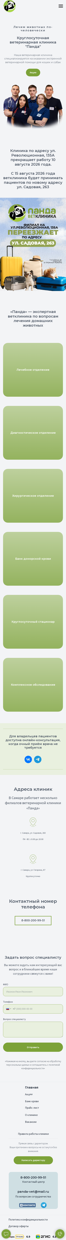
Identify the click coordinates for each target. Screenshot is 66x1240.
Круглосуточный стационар (33, 621)
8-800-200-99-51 (33, 1177)
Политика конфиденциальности (28, 1219)
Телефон (8, 1001)
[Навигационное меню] (61, 6)
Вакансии (31, 1122)
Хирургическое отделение (33, 495)
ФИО (5, 984)
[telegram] (37, 759)
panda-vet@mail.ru (33, 1191)
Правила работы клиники (33, 1134)
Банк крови (32, 1101)
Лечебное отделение (33, 369)
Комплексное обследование (33, 684)
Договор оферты (18, 1226)
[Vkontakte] (28, 759)
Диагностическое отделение (33, 432)
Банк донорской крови (33, 558)
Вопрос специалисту (14, 1019)
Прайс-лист (32, 1107)
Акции (29, 1094)
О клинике (31, 1115)
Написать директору (33, 1160)
